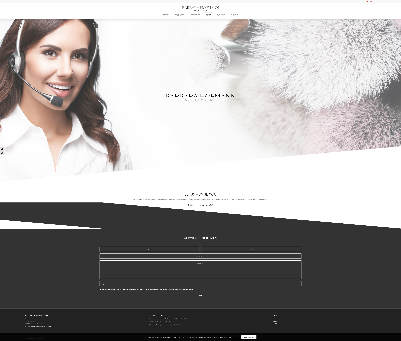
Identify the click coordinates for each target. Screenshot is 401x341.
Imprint (275, 321)
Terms (275, 324)
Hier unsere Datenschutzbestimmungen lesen (178, 289)
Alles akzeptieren (249, 337)
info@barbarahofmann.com (40, 326)
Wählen (237, 337)
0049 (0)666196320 (200, 205)
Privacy (275, 319)
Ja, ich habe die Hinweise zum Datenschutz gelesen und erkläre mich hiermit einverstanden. (148, 289)
